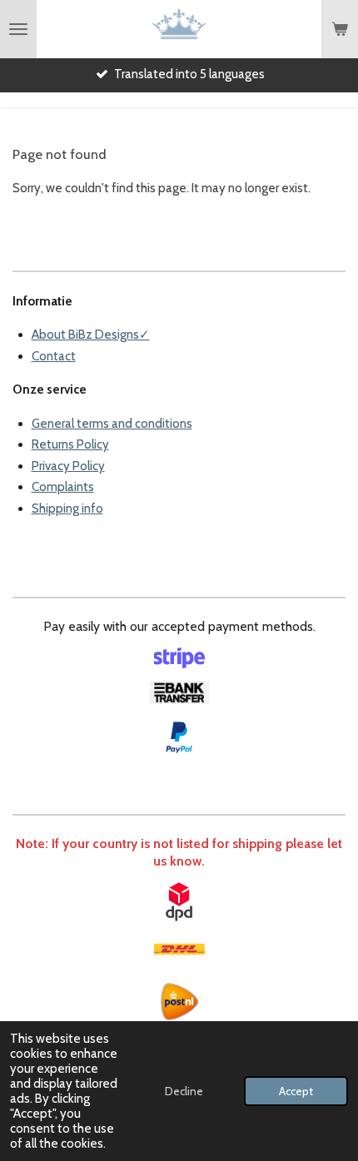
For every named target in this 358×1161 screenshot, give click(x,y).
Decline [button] (184, 1091)
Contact (54, 356)
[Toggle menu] (18, 29)
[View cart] (339, 29)
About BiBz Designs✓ (91, 334)
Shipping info (67, 508)
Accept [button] (296, 1091)
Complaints (63, 486)
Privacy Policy (68, 466)
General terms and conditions (112, 423)
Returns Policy (70, 444)
